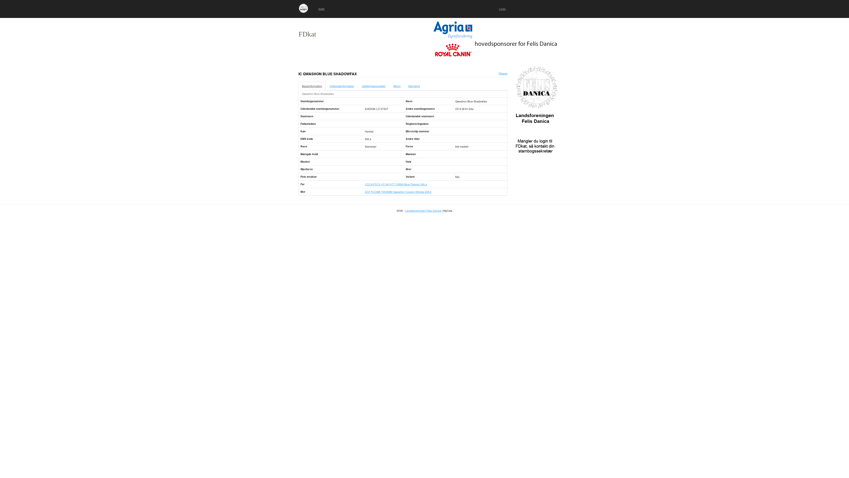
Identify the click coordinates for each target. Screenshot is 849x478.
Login (502, 9)
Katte (321, 9)
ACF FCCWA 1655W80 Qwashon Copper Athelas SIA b (398, 192)
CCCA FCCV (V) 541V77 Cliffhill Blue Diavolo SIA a (396, 184)
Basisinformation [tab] (312, 86)
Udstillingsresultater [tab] (374, 86)
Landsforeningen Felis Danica (423, 210)
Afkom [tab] (397, 86)
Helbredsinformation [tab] (342, 86)
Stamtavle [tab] (414, 86)
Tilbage (502, 73)
